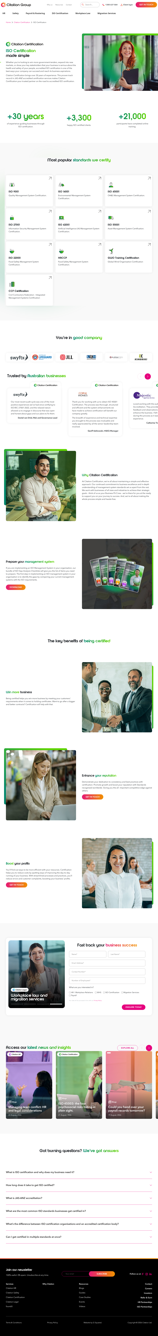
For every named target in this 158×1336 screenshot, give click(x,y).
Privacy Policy (98, 1000)
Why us (49, 5)
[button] (141, 376)
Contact (69, 5)
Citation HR (11, 1288)
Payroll (74, 995)
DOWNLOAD (16, 587)
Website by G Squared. (93, 1322)
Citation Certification (22, 22)
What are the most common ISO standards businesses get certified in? (46, 1211)
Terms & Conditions (14, 1322)
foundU (9, 1306)
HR (3, 13)
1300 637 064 (111, 5)
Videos (82, 1306)
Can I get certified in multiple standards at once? (33, 1237)
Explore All (127, 1048)
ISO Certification (60, 13)
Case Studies (85, 1297)
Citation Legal (12, 1302)
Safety (15, 13)
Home (8, 22)
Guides (82, 1292)
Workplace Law (82, 13)
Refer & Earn (146, 1297)
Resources (59, 5)
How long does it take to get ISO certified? (30, 1185)
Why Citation (48, 1284)
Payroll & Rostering (35, 13)
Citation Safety (12, 1292)
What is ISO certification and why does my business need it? (40, 1172)
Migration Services (107, 13)
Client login (128, 5)
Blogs (81, 1288)
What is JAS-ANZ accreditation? (24, 1198)
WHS (99, 992)
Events (82, 1302)
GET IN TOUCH (146, 4)
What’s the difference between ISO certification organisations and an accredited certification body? (62, 1224)
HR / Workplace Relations (82, 992)
